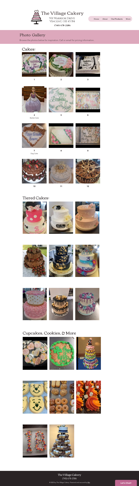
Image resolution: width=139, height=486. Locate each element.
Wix (89, 482)
